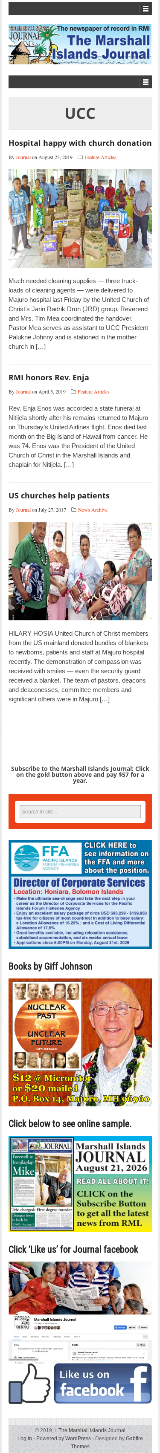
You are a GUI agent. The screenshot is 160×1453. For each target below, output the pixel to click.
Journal (23, 156)
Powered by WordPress (63, 1438)
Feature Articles (100, 156)
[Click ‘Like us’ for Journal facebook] (80, 1333)
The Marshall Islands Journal (90, 1430)
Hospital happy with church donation (80, 143)
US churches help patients (59, 495)
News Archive (93, 509)
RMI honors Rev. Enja (49, 377)
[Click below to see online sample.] (80, 1184)
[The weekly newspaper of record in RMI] (80, 44)
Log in (24, 1438)
